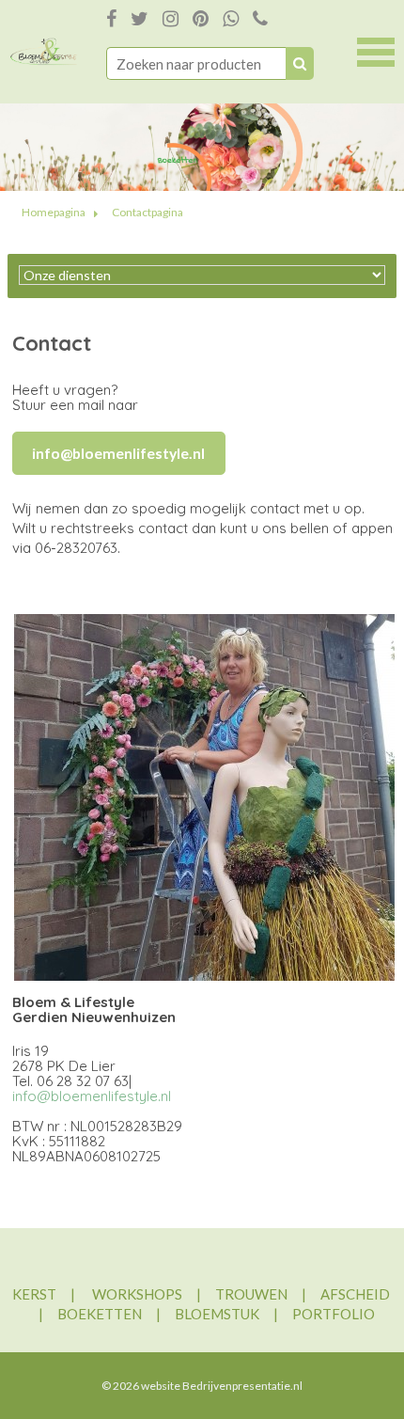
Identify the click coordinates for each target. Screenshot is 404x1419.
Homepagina (53, 212)
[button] (376, 50)
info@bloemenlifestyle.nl (91, 1096)
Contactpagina (147, 212)
